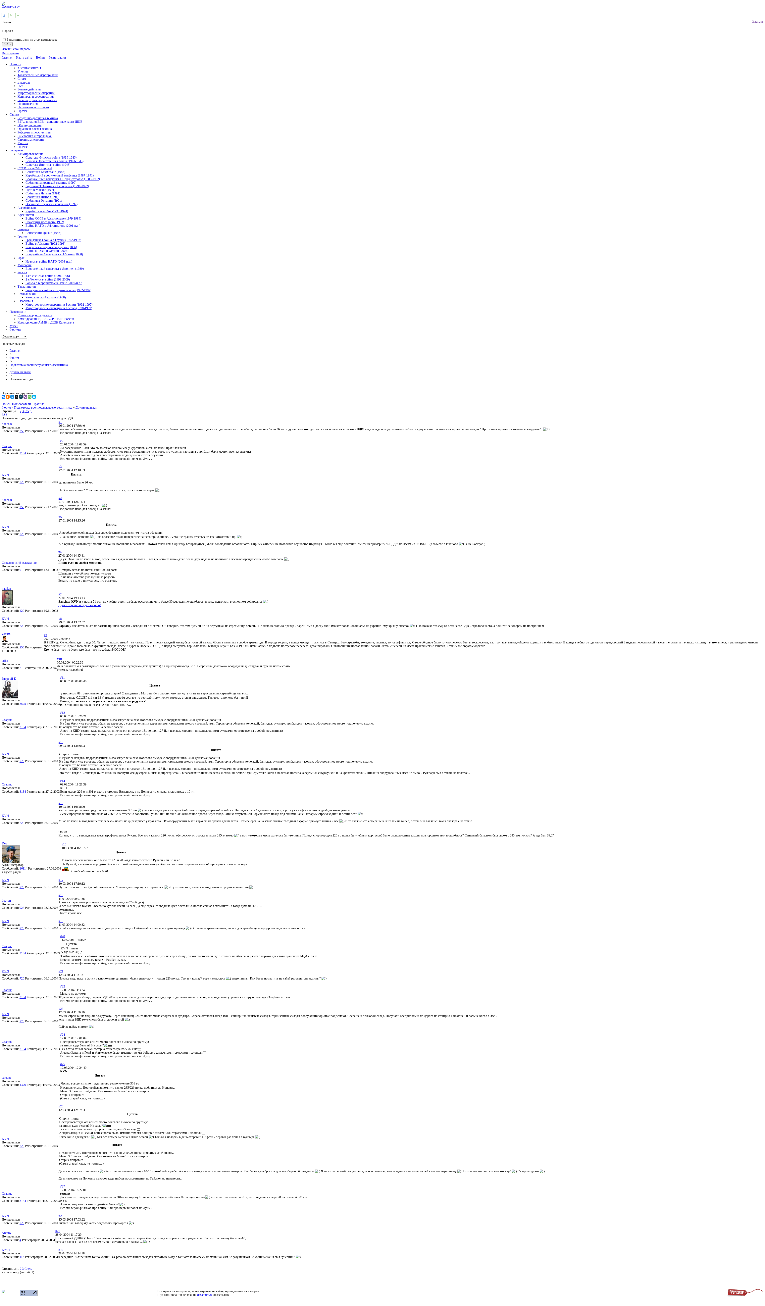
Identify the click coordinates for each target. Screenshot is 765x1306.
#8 (60, 618)
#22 (62, 986)
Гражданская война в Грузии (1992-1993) (53, 240)
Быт (20, 85)
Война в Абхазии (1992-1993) (45, 243)
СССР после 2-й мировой (35, 168)
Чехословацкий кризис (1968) (46, 297)
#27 (62, 1186)
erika (5, 660)
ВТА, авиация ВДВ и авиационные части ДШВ (50, 121)
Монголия (24, 265)
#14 (62, 780)
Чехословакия (27, 293)
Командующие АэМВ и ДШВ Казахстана (46, 322)
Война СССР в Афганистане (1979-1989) (53, 218)
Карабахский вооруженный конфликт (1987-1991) (60, 175)
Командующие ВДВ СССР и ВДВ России (46, 319)
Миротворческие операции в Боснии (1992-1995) (59, 304)
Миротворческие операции (36, 93)
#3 (60, 466)
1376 (23, 1084)
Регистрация (10, 53)
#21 (61, 971)
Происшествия (28, 103)
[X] (16, 397)
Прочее (22, 111)
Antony (6, 1232)
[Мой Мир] (12, 397)
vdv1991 (7, 633)
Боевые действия (29, 89)
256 (22, 431)
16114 (23, 868)
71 (21, 668)
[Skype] (34, 397)
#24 (62, 1034)
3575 (23, 703)
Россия (22, 272)
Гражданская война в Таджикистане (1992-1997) (58, 290)
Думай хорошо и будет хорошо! (79, 605)
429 (22, 610)
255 (22, 647)
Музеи (14, 326)
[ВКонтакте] (3, 397)
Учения (23, 71)
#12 (62, 712)
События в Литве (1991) (42, 197)
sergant (6, 1077)
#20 (62, 936)
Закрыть (757, 21)
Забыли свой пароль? (16, 49)
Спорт (22, 78)
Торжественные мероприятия (38, 75)
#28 (61, 1216)
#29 (57, 1231)
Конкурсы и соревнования (36, 96)
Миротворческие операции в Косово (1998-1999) (59, 308)
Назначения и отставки (33, 107)
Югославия (25, 301)
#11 (62, 677)
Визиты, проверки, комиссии (37, 100)
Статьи (14, 114)
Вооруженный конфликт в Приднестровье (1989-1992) (63, 179)
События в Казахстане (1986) (45, 172)
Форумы (15, 329)
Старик (7, 446)
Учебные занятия (29, 68)
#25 (62, 1064)
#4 (60, 498)
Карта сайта (24, 57)
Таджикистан (27, 286)
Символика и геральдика (35, 136)
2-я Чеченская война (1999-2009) (48, 279)
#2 (61, 440)
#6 (60, 552)
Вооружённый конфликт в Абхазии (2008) (54, 254)
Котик (6, 1249)
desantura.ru (205, 1294)
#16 (64, 844)
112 (22, 1257)
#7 (60, 594)
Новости (15, 64)
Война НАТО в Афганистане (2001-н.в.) (53, 225)
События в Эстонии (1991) (44, 200)
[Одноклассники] (8, 397)
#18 (61, 895)
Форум (14, 357)
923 (22, 907)
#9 (45, 635)
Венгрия (23, 229)
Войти (40, 57)
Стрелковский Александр (19, 562)
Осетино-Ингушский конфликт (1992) (51, 204)
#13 (61, 742)
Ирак (21, 258)
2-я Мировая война (30, 154)
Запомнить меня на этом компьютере (32, 39)
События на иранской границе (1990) (51, 182)
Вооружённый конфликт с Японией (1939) (55, 268)
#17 (61, 880)
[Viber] (25, 397)
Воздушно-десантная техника (38, 118)
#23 (61, 1008)
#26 (61, 1106)
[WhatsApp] (29, 397)
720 (22, 482)
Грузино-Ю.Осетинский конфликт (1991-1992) (57, 186)
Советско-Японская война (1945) (48, 164)
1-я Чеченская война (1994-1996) (48, 275)
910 (22, 570)
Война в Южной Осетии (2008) (47, 250)
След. (28, 411)
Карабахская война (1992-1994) (47, 211)
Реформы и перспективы (34, 132)
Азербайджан (27, 207)
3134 (23, 453)
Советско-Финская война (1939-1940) (51, 157)
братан (6, 900)
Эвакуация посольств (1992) (45, 222)
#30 (60, 1249)
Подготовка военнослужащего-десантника (39, 365)
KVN (5, 475)
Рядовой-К (9, 678)
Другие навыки (20, 372)
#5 (60, 517)
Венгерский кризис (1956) (43, 232)
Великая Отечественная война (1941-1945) (54, 161)
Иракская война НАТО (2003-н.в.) (49, 261)
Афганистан (26, 215)
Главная (7, 57)
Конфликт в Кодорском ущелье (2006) (51, 247)
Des (4, 843)
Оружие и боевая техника (35, 128)
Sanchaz (7, 424)
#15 (61, 803)
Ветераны (16, 150)
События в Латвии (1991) (43, 193)
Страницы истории (31, 139)
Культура (24, 82)
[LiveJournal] (21, 397)
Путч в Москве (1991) (40, 189)
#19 (61, 921)
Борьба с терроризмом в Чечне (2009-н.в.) (54, 283)
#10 (59, 659)
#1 (60, 422)
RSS (4, 414)
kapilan (6, 588)
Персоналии (18, 311)
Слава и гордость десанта (35, 315)
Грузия (22, 236)
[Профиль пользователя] (7, 604)
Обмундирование (29, 125)
